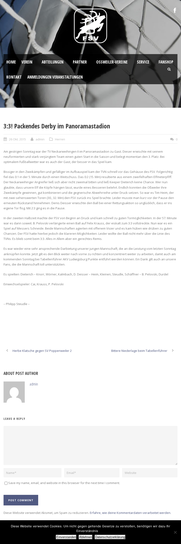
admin (40, 139)
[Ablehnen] (175, 532)
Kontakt (14, 77)
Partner (80, 62)
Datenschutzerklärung (110, 537)
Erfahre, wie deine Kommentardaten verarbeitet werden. (130, 513)
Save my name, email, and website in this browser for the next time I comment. (64, 483)
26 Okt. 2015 (17, 139)
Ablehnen (85, 537)
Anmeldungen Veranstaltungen (55, 77)
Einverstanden (66, 537)
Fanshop (166, 62)
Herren (60, 139)
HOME (11, 62)
